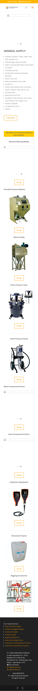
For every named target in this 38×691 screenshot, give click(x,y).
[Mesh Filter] (19, 469)
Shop (19, 182)
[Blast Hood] (19, 421)
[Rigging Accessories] (19, 602)
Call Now (10, 117)
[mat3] (19, 16)
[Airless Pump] (19, 373)
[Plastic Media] (19, 148)
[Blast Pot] (19, 224)
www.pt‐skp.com (14, 670)
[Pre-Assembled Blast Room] (19, 272)
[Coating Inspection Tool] (19, 516)
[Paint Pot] (19, 319)
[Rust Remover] (19, 562)
